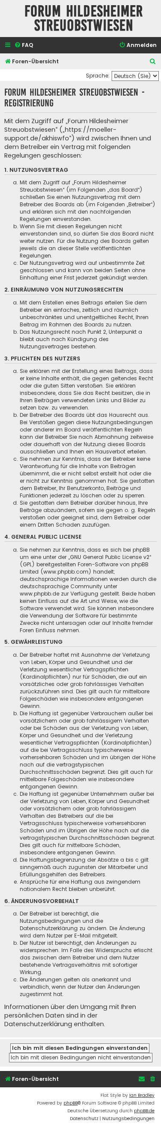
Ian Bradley (142, 1095)
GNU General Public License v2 (109, 557)
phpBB (71, 1103)
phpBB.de (144, 1111)
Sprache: (97, 75)
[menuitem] (23, 45)
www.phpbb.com (65, 571)
